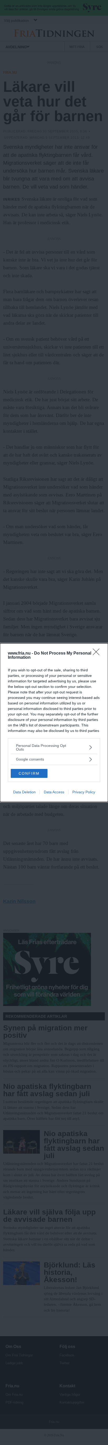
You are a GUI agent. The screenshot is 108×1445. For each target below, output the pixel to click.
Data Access (54, 792)
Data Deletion (24, 792)
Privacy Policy (83, 792)
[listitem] (54, 747)
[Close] (98, 654)
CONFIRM (29, 773)
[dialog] (54, 722)
